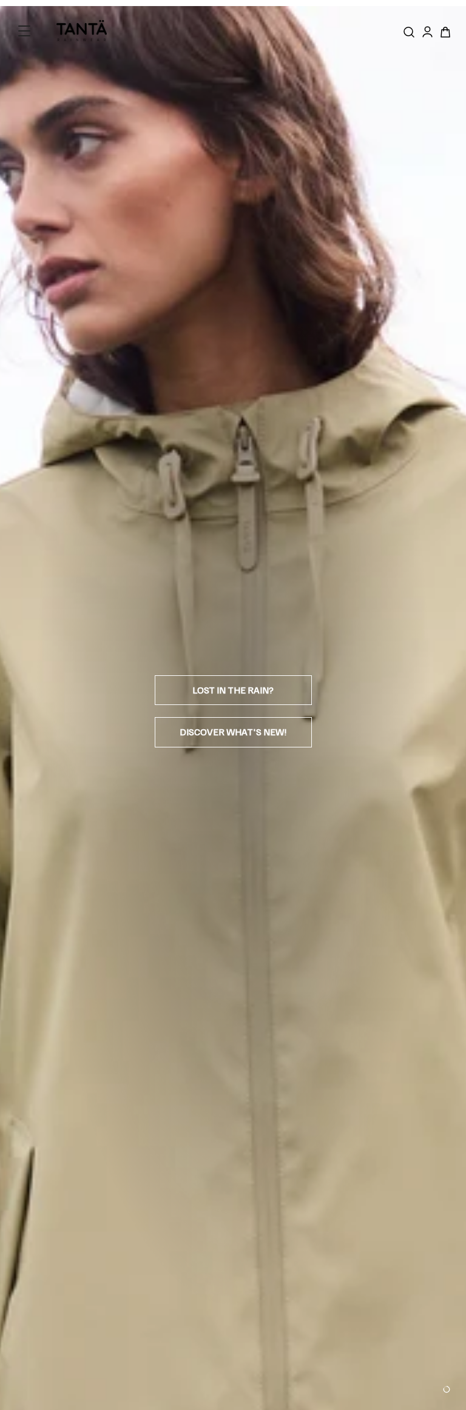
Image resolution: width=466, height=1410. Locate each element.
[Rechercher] (408, 32)
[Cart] (445, 32)
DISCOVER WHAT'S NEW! (233, 732)
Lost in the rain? (233, 690)
